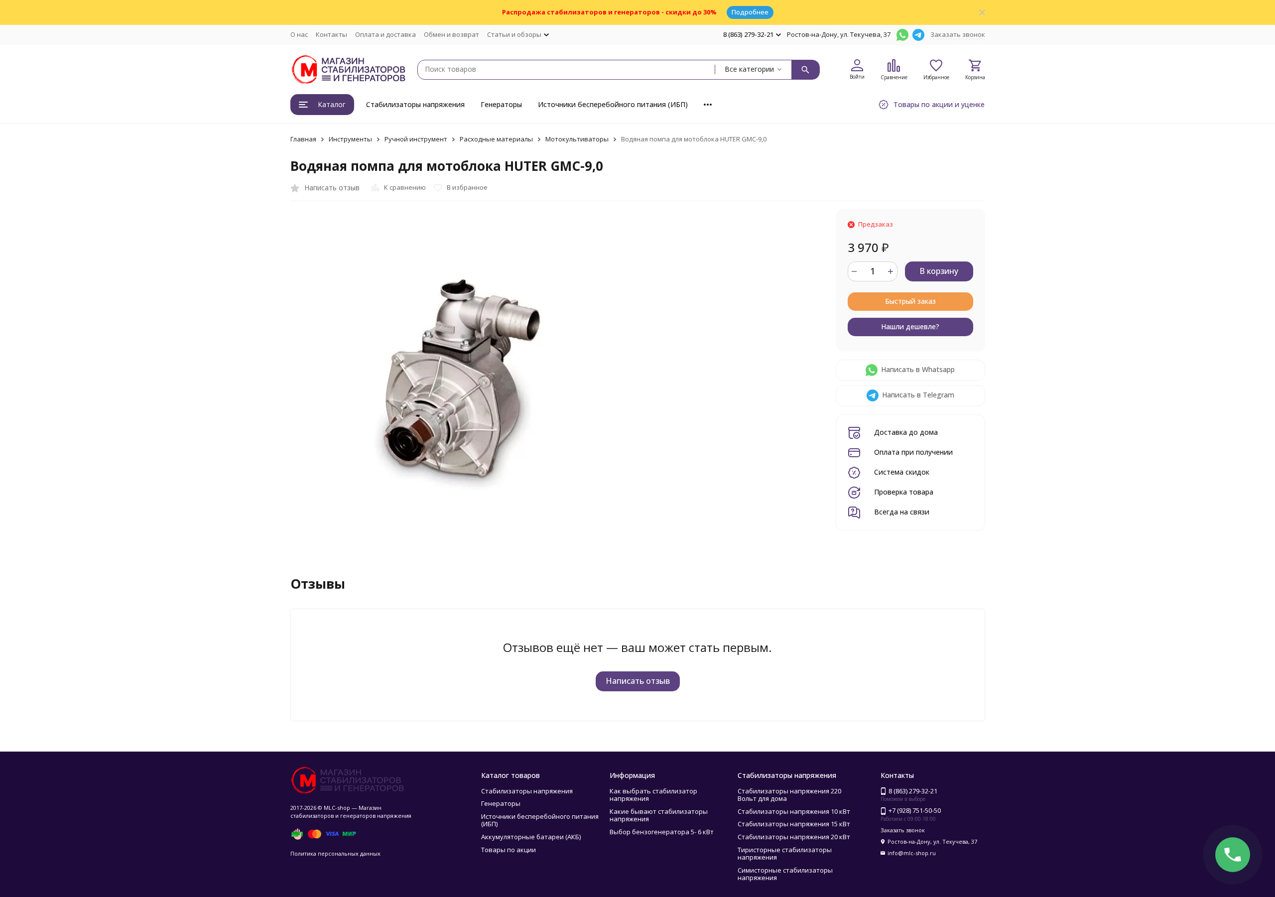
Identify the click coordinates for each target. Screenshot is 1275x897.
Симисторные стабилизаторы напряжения (785, 874)
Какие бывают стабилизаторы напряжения (659, 815)
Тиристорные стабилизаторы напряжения (785, 853)
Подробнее (750, 11)
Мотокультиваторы (577, 138)
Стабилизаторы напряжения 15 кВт (794, 823)
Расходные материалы (496, 138)
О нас (299, 34)
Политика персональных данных (335, 853)
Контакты (331, 34)
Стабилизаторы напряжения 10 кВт (794, 811)
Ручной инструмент (415, 138)
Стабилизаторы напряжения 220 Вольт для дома (789, 794)
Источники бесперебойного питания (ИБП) (613, 104)
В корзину (938, 270)
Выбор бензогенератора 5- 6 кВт (662, 831)
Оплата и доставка (385, 34)
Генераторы (501, 104)
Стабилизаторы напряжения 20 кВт (794, 836)
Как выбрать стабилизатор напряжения (653, 794)
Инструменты (350, 138)
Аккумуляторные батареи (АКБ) (531, 836)
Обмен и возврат (451, 34)
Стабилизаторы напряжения (415, 104)
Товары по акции (508, 849)
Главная (303, 138)
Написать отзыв (638, 680)
